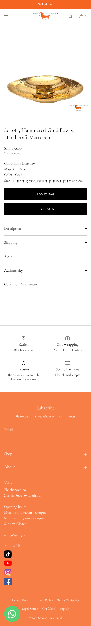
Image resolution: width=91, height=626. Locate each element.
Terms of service (68, 600)
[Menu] (10, 16)
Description (12, 228)
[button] (70, 16)
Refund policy (21, 600)
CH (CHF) (49, 609)
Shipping (10, 242)
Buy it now (45, 209)
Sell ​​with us (45, 4)
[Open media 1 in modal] (45, 69)
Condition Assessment (20, 284)
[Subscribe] (80, 430)
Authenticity (13, 270)
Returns (10, 256)
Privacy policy (44, 600)
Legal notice (30, 609)
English (64, 609)
